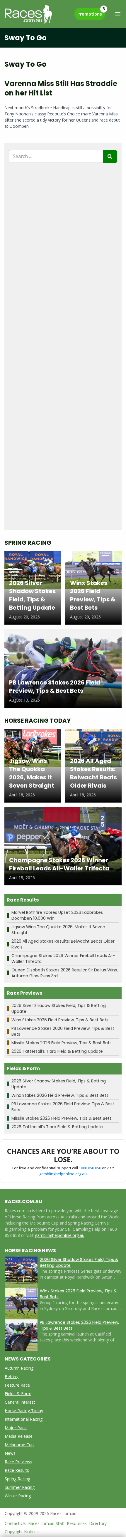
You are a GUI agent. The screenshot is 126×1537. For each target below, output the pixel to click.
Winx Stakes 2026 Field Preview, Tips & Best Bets (59, 1020)
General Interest (20, 1402)
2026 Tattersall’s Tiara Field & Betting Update (57, 1051)
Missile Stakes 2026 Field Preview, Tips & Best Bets (61, 1043)
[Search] (110, 156)
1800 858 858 (90, 1168)
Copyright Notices (22, 1531)
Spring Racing (17, 1478)
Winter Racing (18, 1496)
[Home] (28, 14)
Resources (77, 1523)
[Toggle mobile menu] (117, 14)
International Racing (23, 1419)
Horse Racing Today (24, 1410)
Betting (11, 1376)
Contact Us (15, 1523)
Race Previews (18, 1461)
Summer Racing (20, 1487)
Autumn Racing (19, 1368)
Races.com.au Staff (46, 1523)
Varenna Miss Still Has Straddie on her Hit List (60, 88)
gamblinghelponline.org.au (63, 1173)
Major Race (16, 1427)
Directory (98, 1523)
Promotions (91, 12)
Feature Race (17, 1385)
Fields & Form (18, 1393)
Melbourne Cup (19, 1444)
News (10, 1453)
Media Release (19, 1436)
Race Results (17, 1470)
